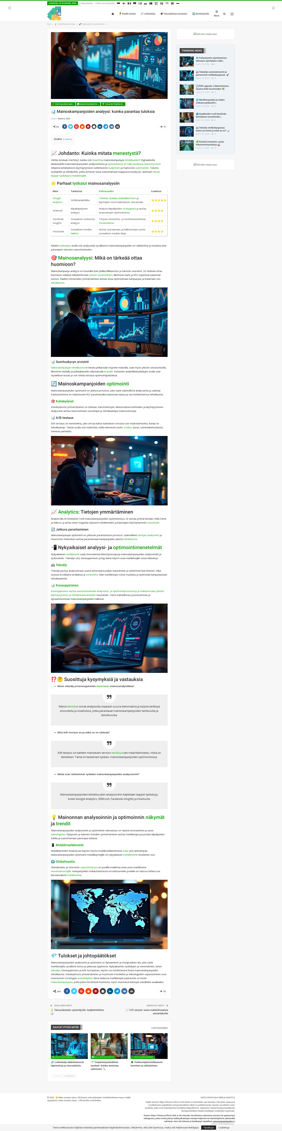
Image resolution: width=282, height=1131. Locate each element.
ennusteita (92, 574)
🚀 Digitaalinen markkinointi (63, 104)
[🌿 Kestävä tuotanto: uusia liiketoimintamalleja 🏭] (187, 145)
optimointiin (142, 167)
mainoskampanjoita (61, 982)
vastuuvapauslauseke (223, 1121)
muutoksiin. (153, 522)
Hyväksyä (209, 1127)
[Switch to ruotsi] (161, 2)
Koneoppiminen (67, 585)
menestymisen (152, 163)
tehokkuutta (57, 282)
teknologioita (58, 834)
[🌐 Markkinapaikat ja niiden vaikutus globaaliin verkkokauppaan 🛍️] (187, 103)
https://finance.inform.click (172, 1102)
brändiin (108, 371)
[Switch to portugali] (150, 2)
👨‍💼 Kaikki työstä (127, 13)
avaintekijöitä (85, 978)
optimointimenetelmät (137, 547)
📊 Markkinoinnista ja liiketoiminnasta (88, 104)
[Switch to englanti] (172, 2)
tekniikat (72, 706)
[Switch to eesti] (118, 2)
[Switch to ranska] (129, 2)
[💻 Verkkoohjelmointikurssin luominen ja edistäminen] (149, 1046)
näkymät (155, 817)
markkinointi (72, 554)
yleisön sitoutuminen (100, 275)
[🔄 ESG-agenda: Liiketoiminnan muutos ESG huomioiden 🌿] (187, 89)
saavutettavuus (89, 867)
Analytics (68, 512)
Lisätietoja (223, 1127)
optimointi (118, 384)
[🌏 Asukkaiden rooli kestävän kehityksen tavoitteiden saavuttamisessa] (187, 117)
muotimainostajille (61, 871)
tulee (126, 850)
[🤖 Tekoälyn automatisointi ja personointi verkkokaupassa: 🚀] (187, 75)
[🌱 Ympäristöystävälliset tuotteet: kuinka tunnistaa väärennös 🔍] (109, 1046)
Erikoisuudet (106, 191)
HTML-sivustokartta (105, 3)
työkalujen (65, 245)
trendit (63, 823)
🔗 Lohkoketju (148, 13)
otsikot (128, 427)
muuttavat (102, 686)
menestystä (125, 153)
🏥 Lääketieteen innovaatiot (63, 1057)
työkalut (79, 183)
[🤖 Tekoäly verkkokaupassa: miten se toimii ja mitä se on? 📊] (187, 131)
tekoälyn (55, 970)
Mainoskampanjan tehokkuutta (68, 367)
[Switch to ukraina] (166, 2)
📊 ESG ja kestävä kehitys (103, 1057)
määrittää (97, 160)
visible (67, 139)
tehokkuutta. (130, 539)
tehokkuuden (132, 160)
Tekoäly (61, 565)
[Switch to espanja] (156, 2)
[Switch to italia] (140, 2)
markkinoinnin (130, 854)
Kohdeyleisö (65, 401)
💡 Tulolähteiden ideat (113, 104)
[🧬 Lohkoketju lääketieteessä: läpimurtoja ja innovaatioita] (69, 1046)
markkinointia (74, 875)
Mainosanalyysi (75, 258)
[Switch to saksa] (134, 2)
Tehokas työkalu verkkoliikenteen (117, 198)
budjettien (114, 167)
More (216, 15)
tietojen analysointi (148, 535)
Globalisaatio (65, 861)
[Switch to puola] (145, 2)
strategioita (129, 208)
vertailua (117, 753)
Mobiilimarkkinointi (70, 845)
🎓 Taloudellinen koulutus (173, 13)
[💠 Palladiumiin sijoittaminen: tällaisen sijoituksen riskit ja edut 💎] (187, 61)
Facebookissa (106, 223)
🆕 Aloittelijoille (200, 13)
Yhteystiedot (86, 3)
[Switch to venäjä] (177, 2)
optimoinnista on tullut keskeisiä (125, 163)
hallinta (74, 233)
